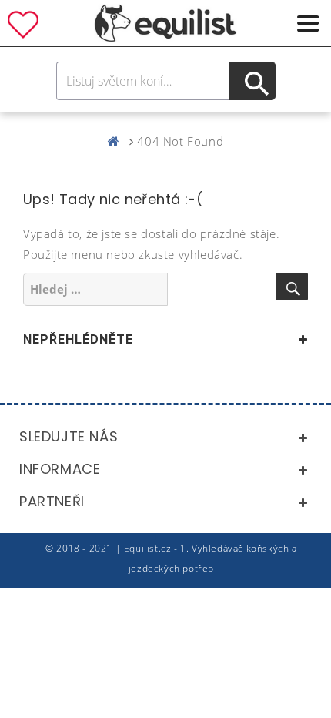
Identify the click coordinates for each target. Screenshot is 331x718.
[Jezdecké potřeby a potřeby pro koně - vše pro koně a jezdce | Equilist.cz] (117, 141)
